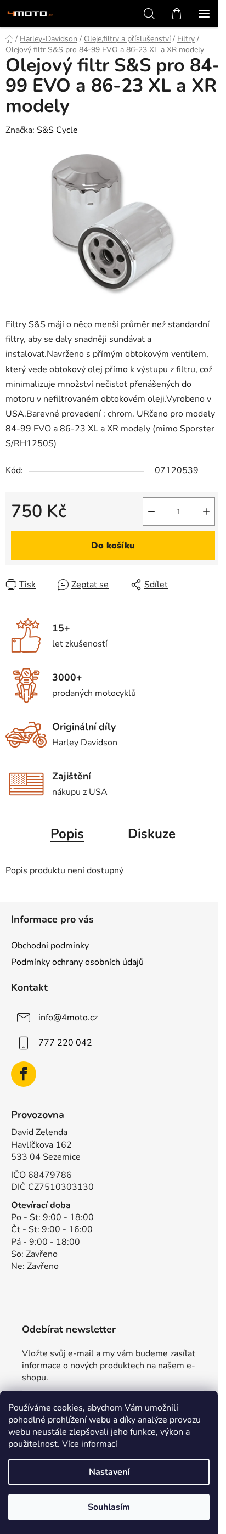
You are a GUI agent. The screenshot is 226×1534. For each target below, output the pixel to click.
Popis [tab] (67, 833)
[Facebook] (23, 1074)
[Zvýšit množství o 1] (206, 511)
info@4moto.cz (68, 1018)
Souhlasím (109, 1507)
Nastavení (109, 1472)
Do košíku (113, 546)
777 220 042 (65, 1043)
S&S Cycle (57, 130)
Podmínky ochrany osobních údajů (77, 962)
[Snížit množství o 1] (151, 511)
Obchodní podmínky (50, 946)
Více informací (89, 1444)
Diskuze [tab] (152, 833)
